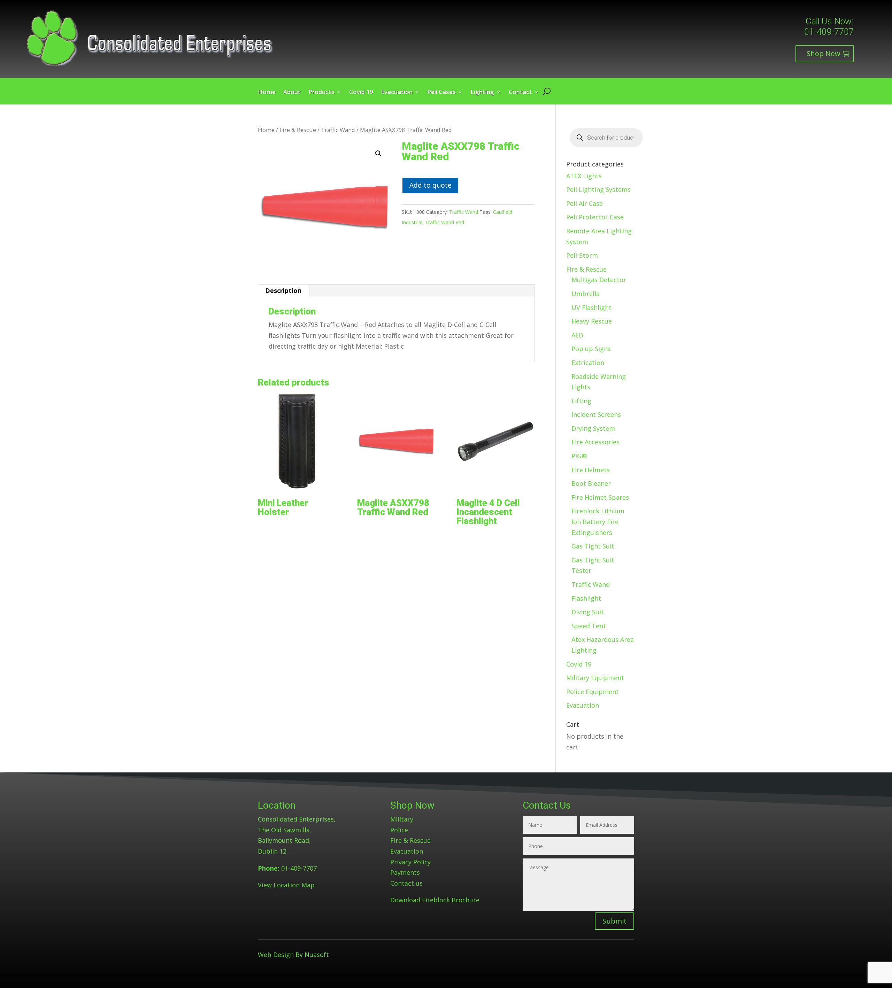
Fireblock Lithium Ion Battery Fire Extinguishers (597, 521)
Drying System (593, 428)
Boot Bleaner (591, 483)
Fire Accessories (595, 442)
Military (401, 819)
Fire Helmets (590, 470)
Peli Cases (441, 93)
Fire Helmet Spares (600, 497)
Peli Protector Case (595, 217)
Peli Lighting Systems (598, 189)
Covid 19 (361, 93)
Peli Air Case (584, 203)
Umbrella (585, 293)
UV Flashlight (591, 307)
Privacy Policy (410, 862)
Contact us (406, 883)
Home (267, 93)
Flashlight (586, 598)
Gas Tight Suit (592, 546)
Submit (614, 921)
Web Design (276, 954)
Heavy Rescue (591, 321)
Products (321, 93)
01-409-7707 (829, 32)
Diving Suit (587, 612)
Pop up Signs (591, 348)
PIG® (579, 456)
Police (399, 830)
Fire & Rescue (297, 130)
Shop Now (823, 53)
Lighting (482, 93)
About (292, 93)
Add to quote (430, 185)
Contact (520, 93)
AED (577, 335)
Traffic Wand (338, 130)
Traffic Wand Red (444, 222)
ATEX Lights (584, 176)
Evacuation (397, 93)
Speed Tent (588, 626)
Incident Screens (596, 414)
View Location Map (286, 885)
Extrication (587, 362)
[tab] (283, 290)
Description (283, 290)
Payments (405, 872)
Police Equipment (592, 691)
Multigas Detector (598, 279)
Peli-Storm (582, 255)
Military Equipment (595, 678)
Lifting (581, 401)
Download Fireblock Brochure (434, 900)
